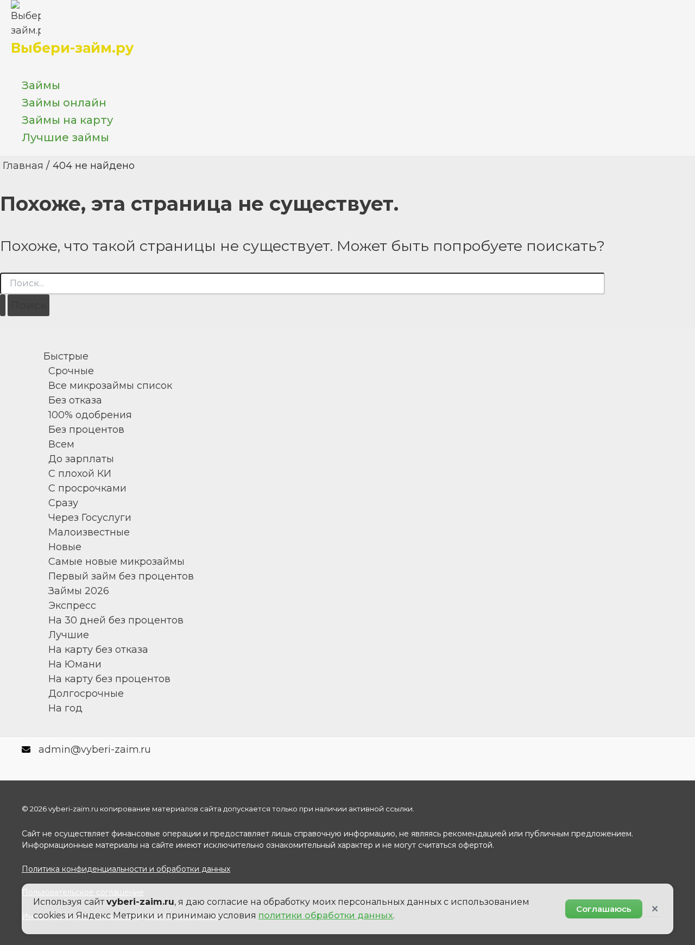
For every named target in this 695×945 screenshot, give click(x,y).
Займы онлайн (64, 102)
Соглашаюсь (603, 909)
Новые (64, 547)
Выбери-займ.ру (72, 48)
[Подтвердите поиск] (2, 305)
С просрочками (87, 488)
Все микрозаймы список (110, 386)
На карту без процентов (109, 679)
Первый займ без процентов (121, 576)
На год (65, 708)
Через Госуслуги (89, 518)
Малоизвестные (89, 532)
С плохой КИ (79, 474)
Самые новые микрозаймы (116, 562)
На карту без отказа (98, 650)
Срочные (71, 371)
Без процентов (86, 430)
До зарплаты (81, 459)
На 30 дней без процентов (116, 620)
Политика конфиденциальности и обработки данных (126, 869)
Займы (41, 85)
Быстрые (66, 356)
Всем (61, 444)
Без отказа (75, 400)
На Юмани (75, 664)
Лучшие (68, 635)
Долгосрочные (86, 694)
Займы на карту (67, 120)
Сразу (63, 503)
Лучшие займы (65, 137)
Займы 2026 (78, 591)
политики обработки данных (325, 915)
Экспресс (72, 606)
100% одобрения (90, 415)
